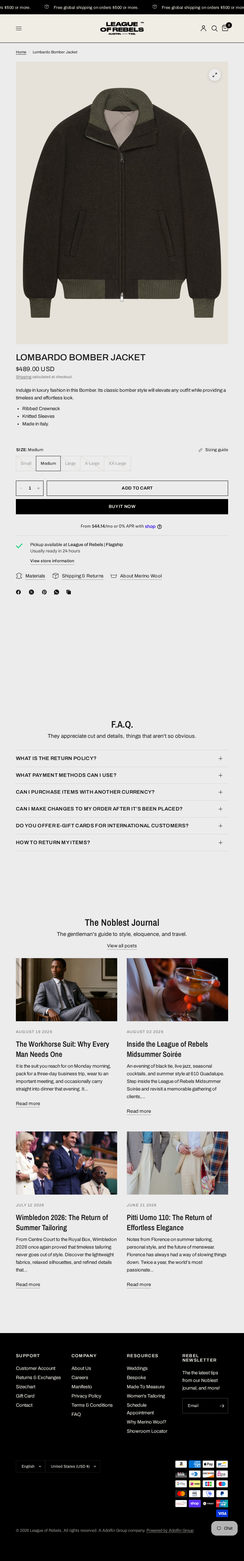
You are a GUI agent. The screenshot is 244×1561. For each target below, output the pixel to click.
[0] (224, 28)
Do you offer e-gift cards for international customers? (102, 825)
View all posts (122, 945)
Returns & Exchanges (38, 1377)
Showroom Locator (147, 1431)
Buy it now (122, 506)
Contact (24, 1405)
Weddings (137, 1368)
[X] (33, 592)
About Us (81, 1368)
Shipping (23, 377)
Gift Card (25, 1395)
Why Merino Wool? (146, 1421)
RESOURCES (143, 1356)
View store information (52, 561)
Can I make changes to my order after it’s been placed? (99, 808)
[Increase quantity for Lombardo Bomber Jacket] (38, 488)
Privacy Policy (86, 1395)
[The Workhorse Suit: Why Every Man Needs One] (66, 989)
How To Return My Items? (53, 842)
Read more (28, 1103)
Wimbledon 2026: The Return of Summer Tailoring (62, 1222)
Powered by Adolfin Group (169, 1530)
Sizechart (25, 1386)
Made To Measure (146, 1386)
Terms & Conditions (92, 1405)
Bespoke (136, 1377)
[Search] (214, 28)
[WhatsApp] (58, 592)
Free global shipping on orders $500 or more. (87, 7)
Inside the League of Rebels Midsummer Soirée (167, 1049)
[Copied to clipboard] (70, 592)
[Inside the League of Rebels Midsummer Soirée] (177, 989)
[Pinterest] (46, 592)
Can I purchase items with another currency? (85, 792)
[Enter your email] (221, 1405)
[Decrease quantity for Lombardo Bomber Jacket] (21, 488)
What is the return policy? (56, 758)
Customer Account (35, 1368)
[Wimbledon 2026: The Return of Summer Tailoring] (66, 1163)
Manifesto (81, 1386)
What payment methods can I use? (66, 775)
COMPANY (84, 1356)
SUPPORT (28, 1356)
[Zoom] (215, 75)
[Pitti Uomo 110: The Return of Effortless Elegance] (177, 1163)
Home (21, 52)
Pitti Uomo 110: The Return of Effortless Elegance (169, 1222)
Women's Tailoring (146, 1395)
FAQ (76, 1414)
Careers (79, 1377)
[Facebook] (20, 592)
